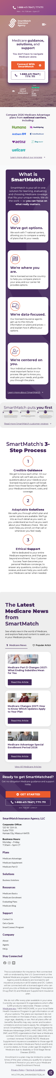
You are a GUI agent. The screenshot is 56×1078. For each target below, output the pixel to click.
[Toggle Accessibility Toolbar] (50, 1072)
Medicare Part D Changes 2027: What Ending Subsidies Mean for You (27, 670)
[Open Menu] (45, 25)
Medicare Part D (10, 866)
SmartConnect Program (13, 927)
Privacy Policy (17, 1070)
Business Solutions (11, 880)
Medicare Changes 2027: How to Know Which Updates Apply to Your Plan (26, 709)
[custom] (5, 963)
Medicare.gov (9, 1008)
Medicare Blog (9, 905)
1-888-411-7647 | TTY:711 (30, 7)
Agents (6, 944)
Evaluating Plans (10, 901)
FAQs (5, 948)
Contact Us (8, 919)
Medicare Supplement (12, 862)
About (5, 940)
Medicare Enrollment (12, 897)
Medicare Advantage (12, 858)
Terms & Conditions (35, 1070)
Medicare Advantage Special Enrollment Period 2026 (25, 746)
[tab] (16, 645)
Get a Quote (8, 923)
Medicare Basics (10, 893)
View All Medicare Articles (28, 767)
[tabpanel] (28, 707)
